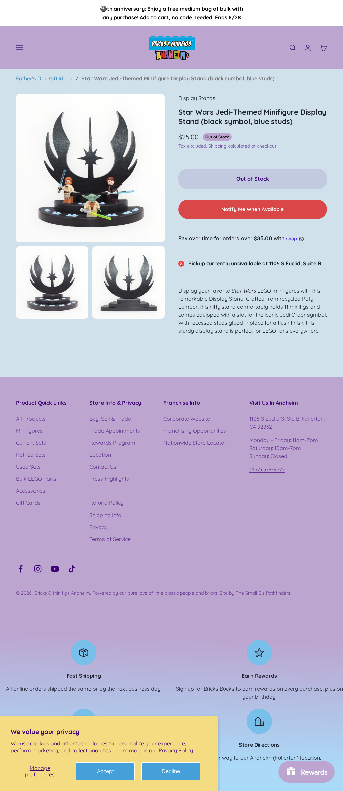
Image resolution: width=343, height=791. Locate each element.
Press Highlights (109, 478)
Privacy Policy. (176, 750)
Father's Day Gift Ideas (44, 78)
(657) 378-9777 (267, 469)
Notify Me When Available (252, 209)
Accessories (30, 490)
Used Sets (28, 466)
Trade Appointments (114, 430)
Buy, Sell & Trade (110, 418)
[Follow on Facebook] (20, 568)
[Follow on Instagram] (37, 568)
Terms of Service (110, 539)
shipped (57, 688)
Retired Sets (31, 454)
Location (100, 454)
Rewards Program (112, 442)
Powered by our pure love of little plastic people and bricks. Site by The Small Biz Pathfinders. (191, 593)
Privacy (98, 527)
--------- (98, 490)
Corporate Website (186, 418)
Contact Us (102, 466)
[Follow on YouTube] (54, 568)
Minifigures (29, 430)
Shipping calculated (229, 146)
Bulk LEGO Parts (36, 478)
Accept (105, 771)
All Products (31, 418)
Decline (171, 771)
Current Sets (31, 442)
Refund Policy (106, 502)
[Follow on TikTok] (71, 568)
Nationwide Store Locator (194, 442)
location (310, 757)
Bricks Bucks (219, 688)
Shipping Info (105, 515)
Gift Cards (28, 502)
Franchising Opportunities (194, 430)
